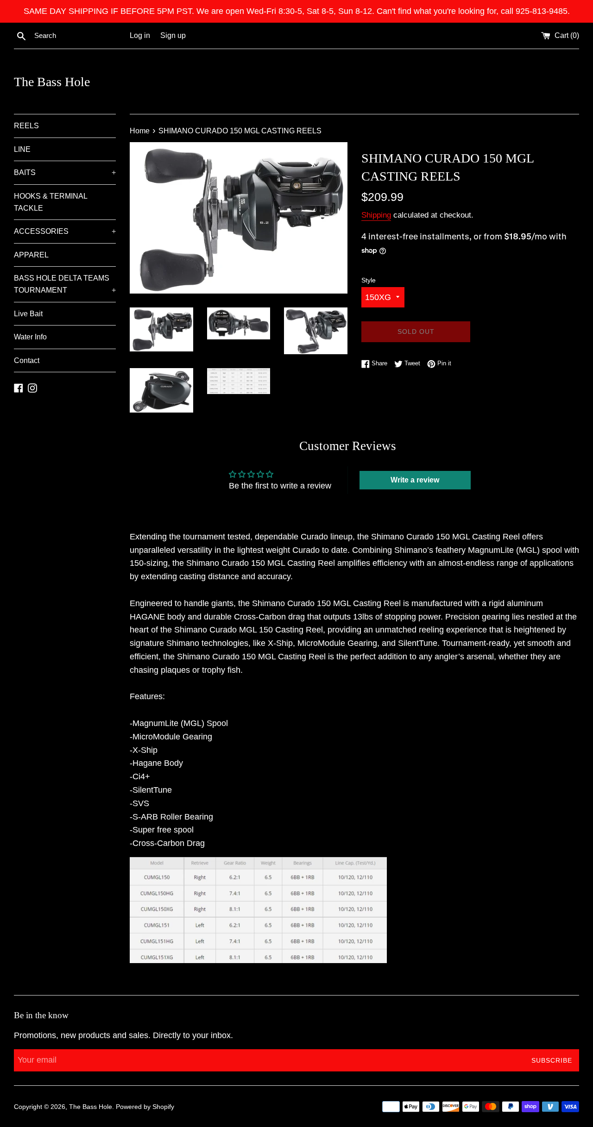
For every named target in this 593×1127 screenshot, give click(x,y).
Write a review (415, 480)
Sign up (173, 35)
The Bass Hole (52, 82)
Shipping (376, 215)
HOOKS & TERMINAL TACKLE (50, 202)
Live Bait (28, 314)
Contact (26, 360)
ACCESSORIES (65, 231)
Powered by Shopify (145, 1106)
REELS (26, 126)
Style (368, 280)
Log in (140, 35)
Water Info (30, 337)
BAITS (65, 172)
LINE (22, 149)
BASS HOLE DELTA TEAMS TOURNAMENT (65, 284)
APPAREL (31, 255)
